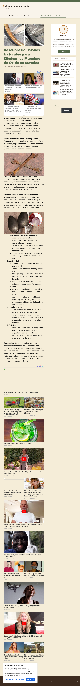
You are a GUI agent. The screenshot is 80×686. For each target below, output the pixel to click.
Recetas (25, 16)
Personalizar (9, 679)
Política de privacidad (63, 1)
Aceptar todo (30, 679)
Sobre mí (43, 1)
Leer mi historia (63, 51)
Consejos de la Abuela (51, 16)
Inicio (11, 16)
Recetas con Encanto (17, 6)
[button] (72, 15)
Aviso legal (74, 1)
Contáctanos (51, 1)
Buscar (58, 106)
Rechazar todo (20, 679)
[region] (20, 673)
